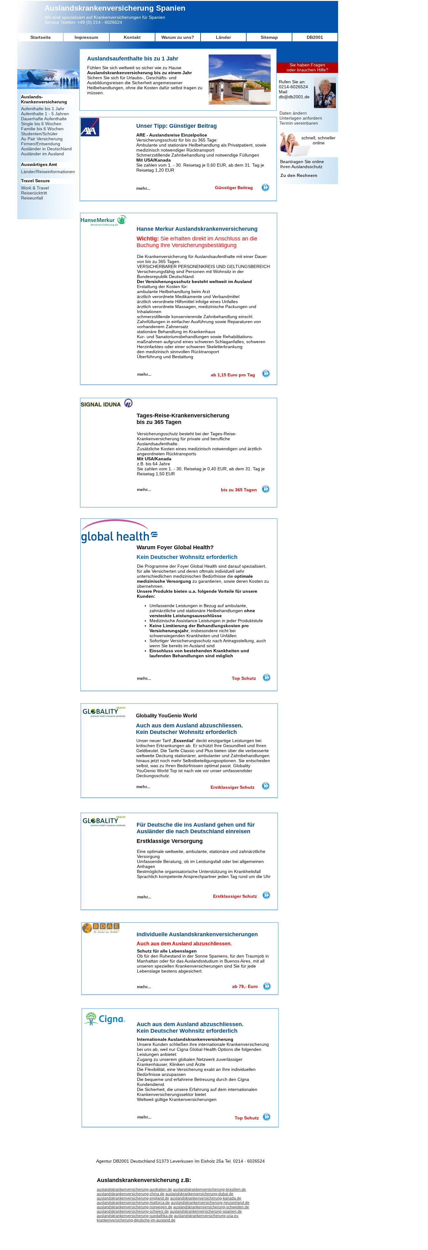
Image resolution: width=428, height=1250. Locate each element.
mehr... (144, 1116)
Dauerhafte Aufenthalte (44, 118)
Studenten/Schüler (39, 133)
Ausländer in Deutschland (46, 148)
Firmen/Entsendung (40, 143)
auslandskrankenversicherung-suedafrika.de (135, 1216)
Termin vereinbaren (298, 123)
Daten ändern (293, 113)
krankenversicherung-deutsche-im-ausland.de (136, 1220)
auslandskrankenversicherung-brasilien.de (209, 1189)
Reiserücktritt (34, 192)
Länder (223, 37)
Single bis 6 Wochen (41, 123)
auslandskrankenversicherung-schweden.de (211, 1207)
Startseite (40, 37)
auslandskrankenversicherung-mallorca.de (133, 1203)
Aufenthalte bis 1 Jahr (42, 108)
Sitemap (269, 37)
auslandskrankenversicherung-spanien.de (206, 1211)
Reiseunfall (32, 197)
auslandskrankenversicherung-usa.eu (206, 1216)
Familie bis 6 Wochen (42, 128)
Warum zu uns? (177, 37)
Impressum (86, 37)
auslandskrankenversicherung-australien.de (134, 1189)
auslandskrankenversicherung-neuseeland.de (210, 1203)
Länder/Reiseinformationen (48, 171)
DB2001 (315, 37)
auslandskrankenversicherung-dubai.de (199, 1194)
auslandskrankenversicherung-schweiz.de (133, 1211)
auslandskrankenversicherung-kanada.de (205, 1198)
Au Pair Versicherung (42, 138)
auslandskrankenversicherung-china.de (130, 1194)
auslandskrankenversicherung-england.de (133, 1198)
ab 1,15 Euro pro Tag (233, 374)
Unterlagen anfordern (300, 118)
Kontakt (132, 37)
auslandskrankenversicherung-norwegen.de (134, 1207)
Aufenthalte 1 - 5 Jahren (45, 113)
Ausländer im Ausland (42, 153)
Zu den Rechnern (298, 175)
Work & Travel (35, 187)
